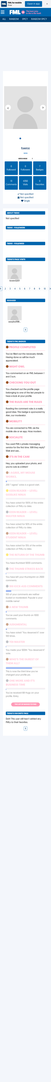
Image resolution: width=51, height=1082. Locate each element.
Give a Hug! (22, 159)
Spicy (25, 19)
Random (14, 19)
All (4, 19)
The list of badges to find (25, 704)
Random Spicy (39, 19)
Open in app (33, 4)
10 (45, 289)
